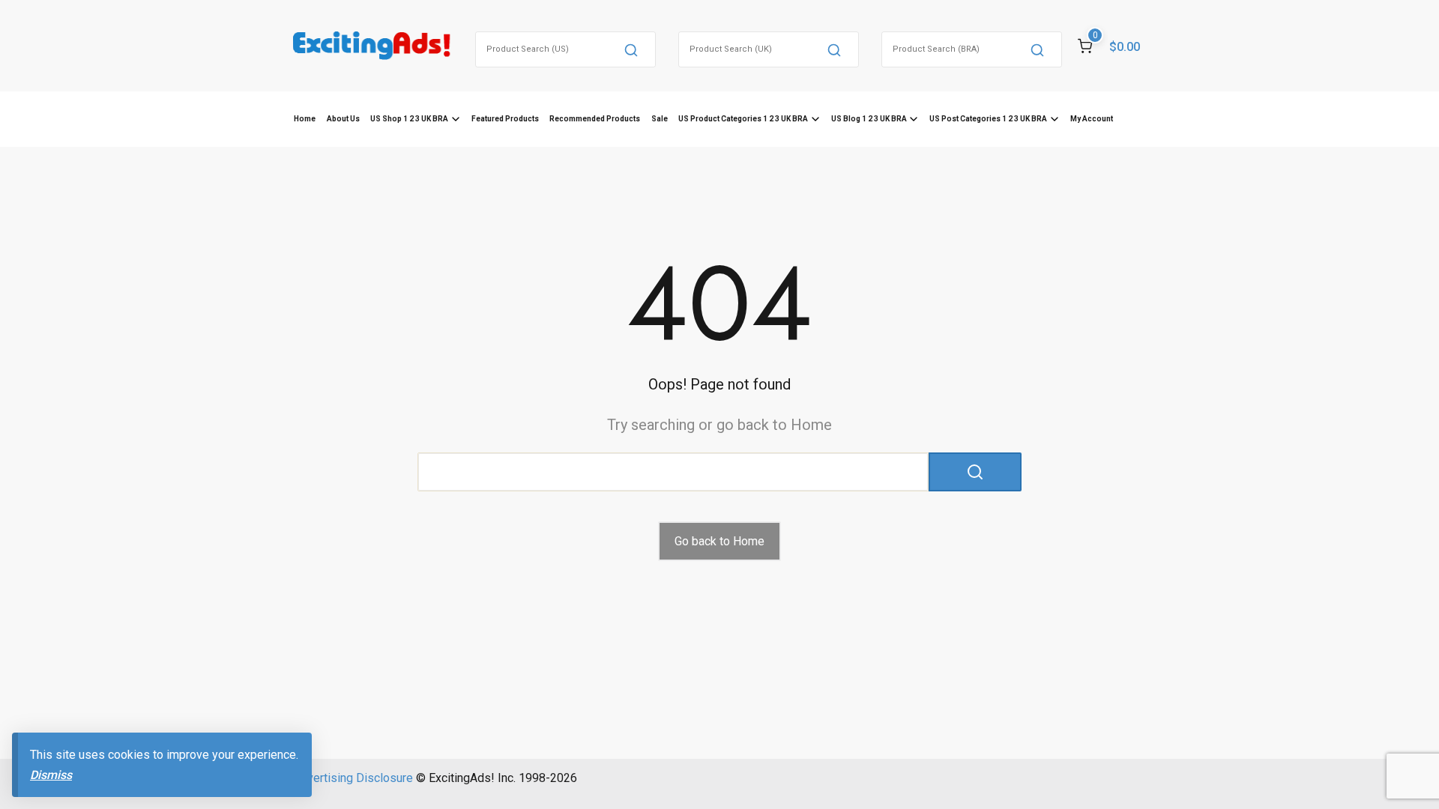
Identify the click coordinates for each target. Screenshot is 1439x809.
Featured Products (505, 119)
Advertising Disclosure (353, 778)
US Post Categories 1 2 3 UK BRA (988, 119)
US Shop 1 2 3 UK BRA (409, 119)
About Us (343, 119)
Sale (659, 119)
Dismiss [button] (51, 775)
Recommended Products (594, 119)
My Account (1091, 119)
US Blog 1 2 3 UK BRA (869, 119)
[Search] (631, 49)
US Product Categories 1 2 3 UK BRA (743, 119)
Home (305, 119)
